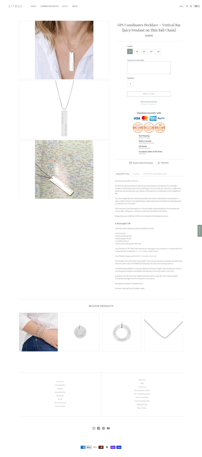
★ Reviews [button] (199, 231)
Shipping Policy (142, 404)
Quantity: (130, 78)
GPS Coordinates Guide (142, 394)
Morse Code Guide (142, 397)
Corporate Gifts (60, 392)
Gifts (64, 6)
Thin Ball (139, 251)
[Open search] (187, 6)
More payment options (149, 101)
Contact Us (142, 387)
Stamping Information (155, 174)
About (75, 6)
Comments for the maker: (135, 60)
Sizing (136, 174)
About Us (142, 380)
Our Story (60, 381)
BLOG (60, 399)
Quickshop (28, 355)
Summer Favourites (50, 6)
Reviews (60, 388)
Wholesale (60, 395)
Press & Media (60, 385)
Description (123, 174)
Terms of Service (60, 402)
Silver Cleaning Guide (142, 401)
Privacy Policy (60, 406)
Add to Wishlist (150, 104)
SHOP (33, 6)
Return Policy (142, 408)
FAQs (142, 383)
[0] (195, 6)
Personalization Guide (142, 390)
